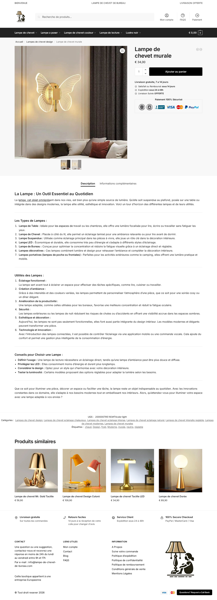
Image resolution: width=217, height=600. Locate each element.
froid (103, 427)
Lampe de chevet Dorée (173, 496)
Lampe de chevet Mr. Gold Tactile (34, 496)
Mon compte (166, 19)
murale (121, 427)
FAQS (183, 19)
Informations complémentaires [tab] (118, 183)
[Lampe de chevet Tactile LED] (132, 470)
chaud (88, 427)
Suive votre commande (125, 551)
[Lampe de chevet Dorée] (180, 470)
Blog (65, 555)
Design (96, 427)
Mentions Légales (122, 573)
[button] (195, 33)
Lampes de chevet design (39, 41)
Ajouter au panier (175, 71)
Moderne (112, 427)
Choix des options (36, 507)
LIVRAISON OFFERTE (191, 3)
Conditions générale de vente (129, 569)
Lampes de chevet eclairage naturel (145, 420)
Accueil (19, 41)
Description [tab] (88, 183)
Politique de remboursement (128, 564)
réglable (139, 427)
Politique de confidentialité (127, 560)
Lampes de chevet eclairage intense (106, 420)
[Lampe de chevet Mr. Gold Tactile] (36, 470)
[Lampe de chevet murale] (197, 49)
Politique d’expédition (124, 555)
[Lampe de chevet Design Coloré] (84, 470)
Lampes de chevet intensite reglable (185, 420)
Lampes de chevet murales (119, 423)
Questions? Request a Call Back (194, 592)
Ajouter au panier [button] (180, 507)
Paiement (197, 19)
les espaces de (64, 225)
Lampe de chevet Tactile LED (128, 496)
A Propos (117, 546)
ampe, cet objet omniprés (34, 200)
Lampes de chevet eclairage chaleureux (65, 420)
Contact (67, 551)
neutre (130, 427)
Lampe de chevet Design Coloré (81, 496)
